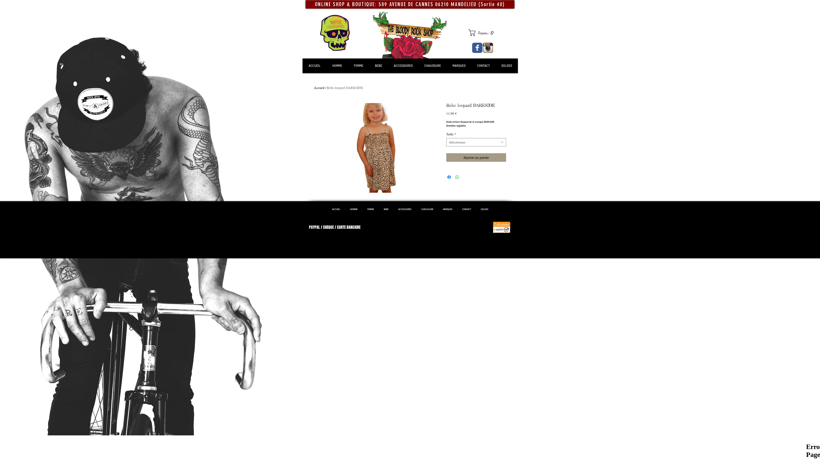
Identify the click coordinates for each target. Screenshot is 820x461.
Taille (451, 134)
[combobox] (476, 142)
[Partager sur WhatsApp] (457, 177)
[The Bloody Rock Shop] (477, 48)
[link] (483, 32)
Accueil (319, 87)
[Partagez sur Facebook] (449, 177)
